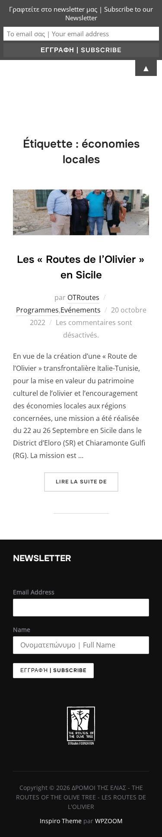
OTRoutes (83, 297)
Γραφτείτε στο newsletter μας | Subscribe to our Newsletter (81, 13)
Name (21, 629)
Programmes (37, 310)
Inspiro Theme (61, 821)
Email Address (33, 592)
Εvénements (80, 310)
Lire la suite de (87, 478)
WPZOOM (109, 821)
